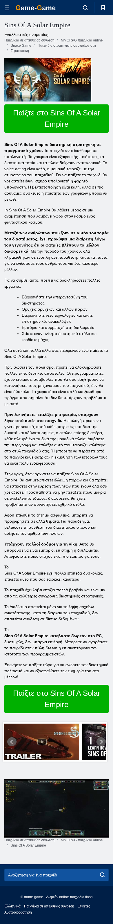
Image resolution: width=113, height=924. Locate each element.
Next (101, 742)
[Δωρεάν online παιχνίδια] (35, 7)
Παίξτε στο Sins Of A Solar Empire (56, 118)
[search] (102, 875)
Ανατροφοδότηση (18, 912)
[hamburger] (7, 7)
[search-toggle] (85, 7)
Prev (12, 742)
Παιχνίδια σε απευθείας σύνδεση (49, 906)
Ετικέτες (84, 906)
